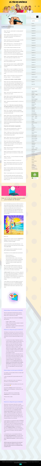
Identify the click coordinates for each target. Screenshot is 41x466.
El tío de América (34, 114)
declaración (33, 102)
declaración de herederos (34, 105)
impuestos (33, 146)
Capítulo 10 (33, 47)
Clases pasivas (34, 100)
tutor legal (33, 167)
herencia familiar (34, 136)
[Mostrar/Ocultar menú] (39, 6)
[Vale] (39, 463)
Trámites (33, 162)
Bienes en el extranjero (33, 97)
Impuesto (33, 141)
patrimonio (33, 151)
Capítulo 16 (33, 62)
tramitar (33, 159)
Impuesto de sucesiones (33, 144)
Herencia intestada (34, 138)
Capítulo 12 (33, 52)
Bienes (37, 94)
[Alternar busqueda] (35, 6)
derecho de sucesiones (33, 111)
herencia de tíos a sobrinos (34, 133)
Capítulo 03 (33, 30)
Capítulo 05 (33, 35)
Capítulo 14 (33, 57)
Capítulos (33, 79)
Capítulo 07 (33, 40)
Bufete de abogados (35, 99)
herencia (33, 130)
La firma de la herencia (8, 26)
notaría (8, 65)
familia (36, 116)
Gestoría (33, 119)
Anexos (33, 23)
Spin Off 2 (33, 84)
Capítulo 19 (33, 69)
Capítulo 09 (33, 45)
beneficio (33, 94)
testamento (33, 157)
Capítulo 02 (33, 28)
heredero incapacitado (33, 127)
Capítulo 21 (33, 74)
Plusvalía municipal (34, 154)
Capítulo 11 (33, 50)
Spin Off (33, 81)
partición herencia (34, 149)
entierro (33, 116)
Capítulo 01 (33, 25)
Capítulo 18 (33, 67)
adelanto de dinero (34, 91)
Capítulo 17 (33, 64)
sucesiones (33, 156)
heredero (33, 121)
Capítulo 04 (33, 33)
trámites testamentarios (34, 165)
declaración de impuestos (34, 108)
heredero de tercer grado (34, 124)
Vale (20, 464)
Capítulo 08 (33, 42)
